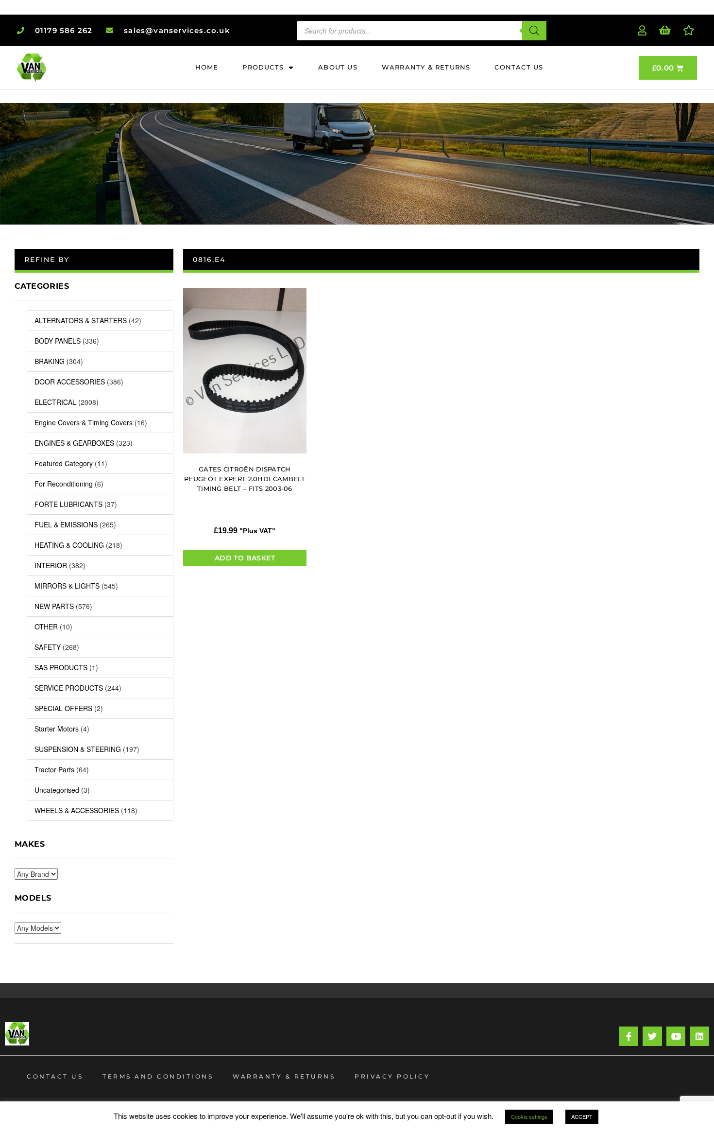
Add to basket (245, 558)
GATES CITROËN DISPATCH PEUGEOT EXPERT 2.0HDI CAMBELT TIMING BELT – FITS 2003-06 (245, 478)
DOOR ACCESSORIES (69, 381)
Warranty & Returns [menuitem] (426, 67)
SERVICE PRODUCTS (68, 688)
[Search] (534, 30)
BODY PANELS (57, 341)
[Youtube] (676, 1036)
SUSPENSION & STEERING (77, 749)
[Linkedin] (699, 1036)
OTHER (46, 626)
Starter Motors (56, 728)
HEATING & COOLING (69, 545)
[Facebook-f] (629, 1036)
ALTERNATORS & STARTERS (80, 320)
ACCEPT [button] (582, 1116)
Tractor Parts (54, 769)
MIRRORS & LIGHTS (67, 586)
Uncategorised (56, 790)
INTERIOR (50, 565)
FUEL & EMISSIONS (66, 524)
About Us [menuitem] (337, 67)
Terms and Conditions (157, 1076)
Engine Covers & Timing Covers (83, 422)
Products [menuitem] (263, 67)
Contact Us (55, 1076)
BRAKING (49, 361)
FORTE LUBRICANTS (68, 504)
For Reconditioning (63, 483)
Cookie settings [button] (529, 1116)
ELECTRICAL (55, 402)
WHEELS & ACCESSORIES (76, 810)
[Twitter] (652, 1036)
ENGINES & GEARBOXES (74, 443)
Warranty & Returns (284, 1076)
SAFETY (47, 647)
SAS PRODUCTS (60, 667)
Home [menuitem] (207, 67)
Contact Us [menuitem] (518, 67)
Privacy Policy (392, 1076)
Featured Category (63, 463)
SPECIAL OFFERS (63, 708)
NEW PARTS (54, 606)
